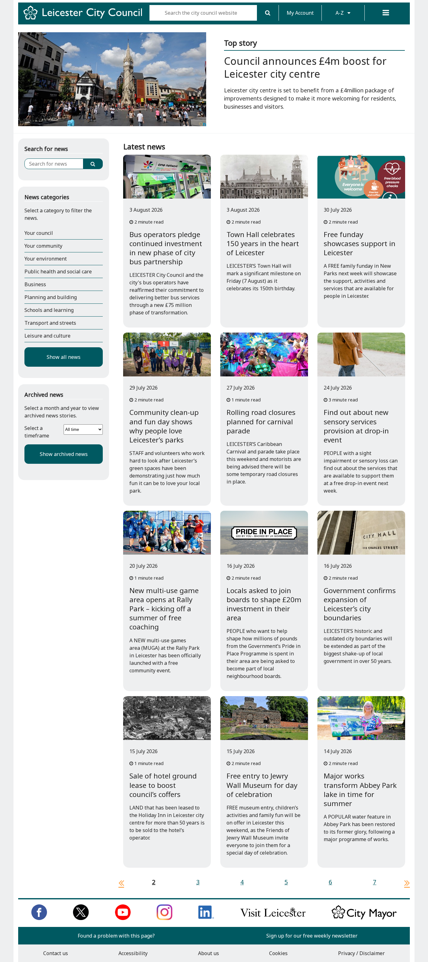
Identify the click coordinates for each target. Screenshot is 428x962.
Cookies (278, 953)
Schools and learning (49, 310)
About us (208, 953)
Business (35, 284)
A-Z (340, 12)
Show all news (64, 357)
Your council (38, 233)
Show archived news (64, 454)
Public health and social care (58, 271)
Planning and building (50, 297)
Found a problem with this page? (116, 935)
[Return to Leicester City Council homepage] (85, 18)
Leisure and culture (47, 335)
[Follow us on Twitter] (81, 918)
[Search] (268, 13)
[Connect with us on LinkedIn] (206, 918)
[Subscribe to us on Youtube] (123, 918)
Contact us (55, 953)
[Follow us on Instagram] (164, 918)
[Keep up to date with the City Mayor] (364, 918)
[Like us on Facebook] (39, 918)
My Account (300, 12)
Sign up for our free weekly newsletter (312, 935)
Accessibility (133, 953)
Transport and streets (50, 322)
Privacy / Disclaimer (361, 953)
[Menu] (386, 13)
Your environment (45, 258)
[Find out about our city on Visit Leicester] (272, 918)
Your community (43, 245)
